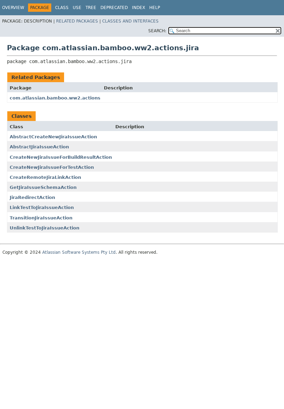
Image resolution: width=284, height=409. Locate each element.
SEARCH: (157, 30)
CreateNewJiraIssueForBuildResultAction (61, 157)
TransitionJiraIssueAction (41, 217)
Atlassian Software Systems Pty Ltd (79, 252)
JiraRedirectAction (32, 197)
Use (77, 7)
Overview (13, 7)
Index (138, 7)
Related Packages (77, 21)
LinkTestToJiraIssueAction (42, 207)
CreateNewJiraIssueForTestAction (52, 167)
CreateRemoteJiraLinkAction (45, 177)
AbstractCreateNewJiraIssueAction (53, 136)
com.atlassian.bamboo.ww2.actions (55, 98)
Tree (91, 7)
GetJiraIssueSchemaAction (43, 187)
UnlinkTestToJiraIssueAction (44, 227)
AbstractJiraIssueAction (39, 146)
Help (154, 7)
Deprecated (114, 7)
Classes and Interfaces (130, 21)
